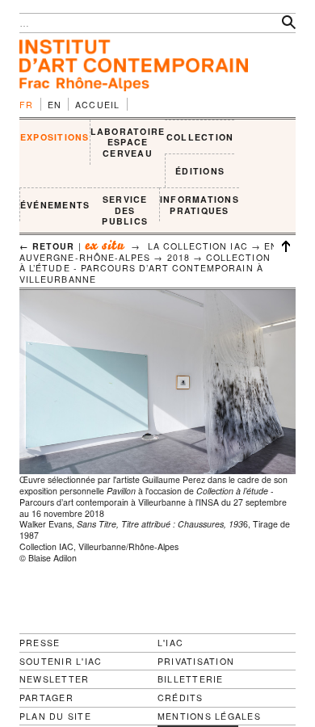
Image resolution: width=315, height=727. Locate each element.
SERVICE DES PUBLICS (125, 210)
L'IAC (170, 643)
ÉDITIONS (200, 171)
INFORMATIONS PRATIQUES (199, 204)
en (55, 105)
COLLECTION (199, 137)
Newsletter (54, 679)
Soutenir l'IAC (60, 661)
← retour (47, 246)
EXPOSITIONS (55, 137)
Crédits (181, 698)
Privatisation (196, 661)
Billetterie (191, 679)
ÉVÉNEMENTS (55, 205)
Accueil (97, 105)
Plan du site (55, 716)
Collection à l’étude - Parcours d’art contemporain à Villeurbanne (145, 268)
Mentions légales (209, 716)
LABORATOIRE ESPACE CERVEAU (128, 142)
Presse (39, 643)
